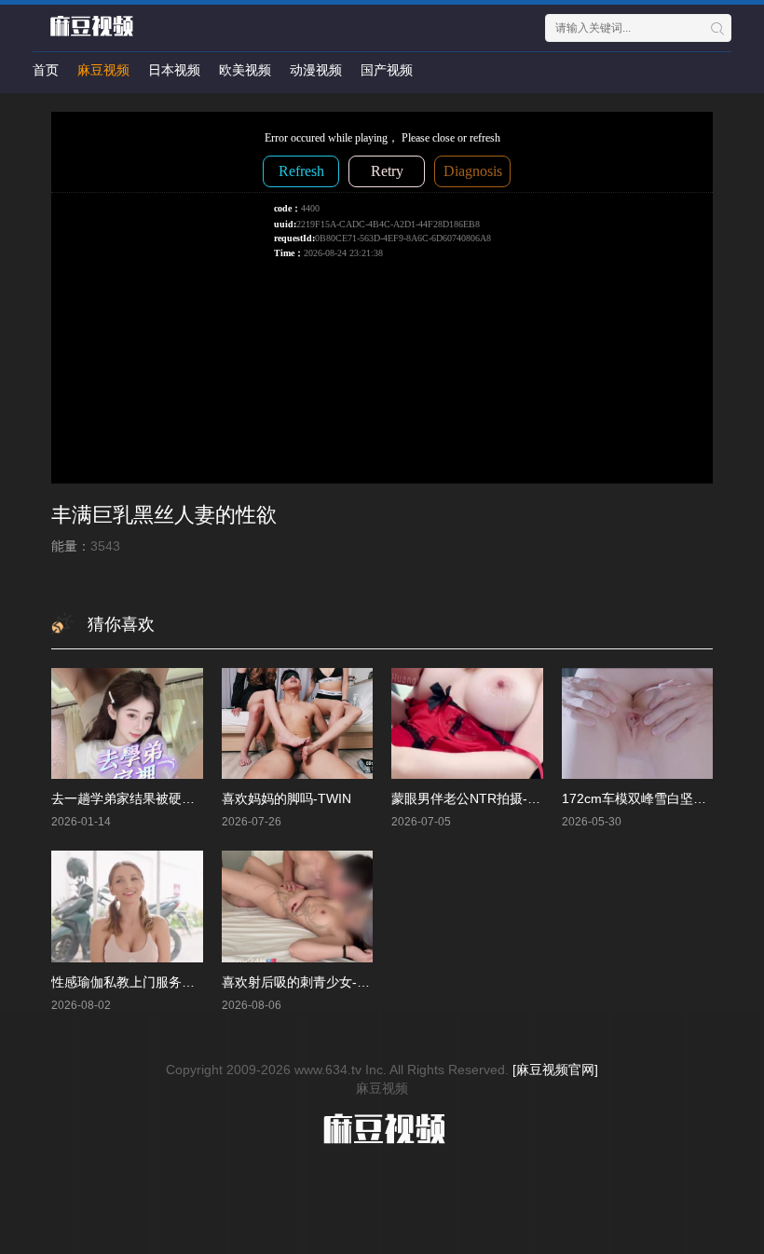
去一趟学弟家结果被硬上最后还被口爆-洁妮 (177, 798)
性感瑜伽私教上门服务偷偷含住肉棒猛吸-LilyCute (194, 982)
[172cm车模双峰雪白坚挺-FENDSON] (638, 723)
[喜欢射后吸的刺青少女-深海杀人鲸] (298, 906)
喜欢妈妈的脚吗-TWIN (286, 798)
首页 (46, 69)
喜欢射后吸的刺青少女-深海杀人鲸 (322, 982)
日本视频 (174, 69)
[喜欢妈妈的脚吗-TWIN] (298, 723)
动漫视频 (316, 69)
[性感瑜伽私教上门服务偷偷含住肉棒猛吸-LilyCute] (127, 906)
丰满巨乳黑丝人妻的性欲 (164, 514)
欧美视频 (245, 69)
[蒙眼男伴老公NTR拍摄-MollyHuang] (467, 723)
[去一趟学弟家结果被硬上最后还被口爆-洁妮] (127, 723)
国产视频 (387, 69)
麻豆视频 (103, 69)
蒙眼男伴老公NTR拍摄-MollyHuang (494, 798)
